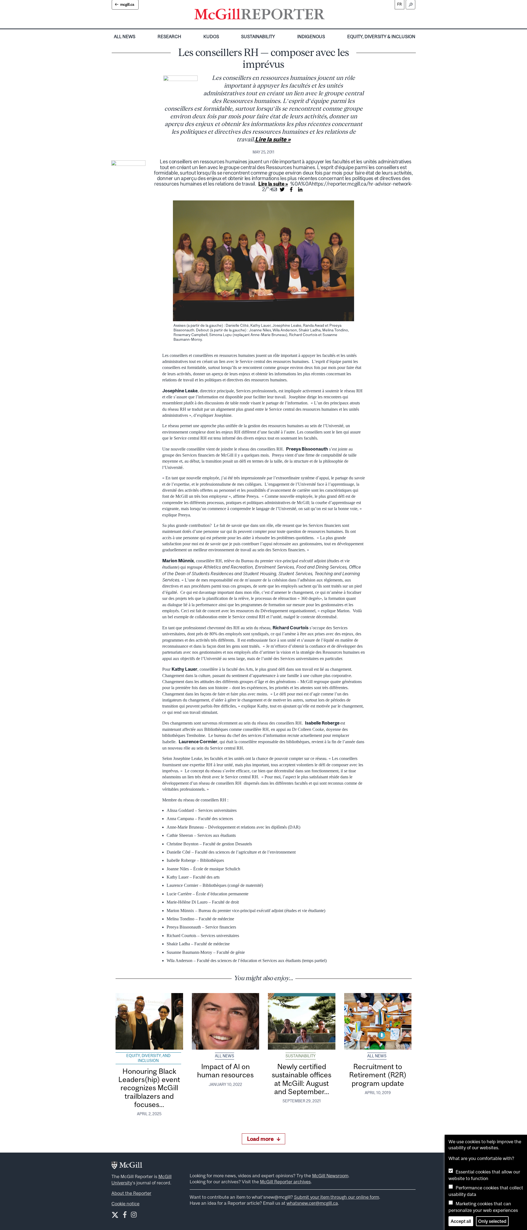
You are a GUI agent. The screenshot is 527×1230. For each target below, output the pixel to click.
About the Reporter (131, 1193)
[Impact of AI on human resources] (225, 1021)
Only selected (492, 1221)
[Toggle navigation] (329, 15)
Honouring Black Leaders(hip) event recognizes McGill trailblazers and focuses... (149, 1088)
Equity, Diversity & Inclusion (381, 36)
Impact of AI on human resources (225, 1070)
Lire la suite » (273, 139)
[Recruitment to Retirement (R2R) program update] (378, 1021)
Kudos (211, 36)
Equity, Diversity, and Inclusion (148, 1058)
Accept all (461, 1221)
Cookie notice (125, 1203)
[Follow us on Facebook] (125, 1216)
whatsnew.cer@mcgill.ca (312, 1203)
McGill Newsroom (330, 1175)
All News (124, 36)
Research (169, 36)
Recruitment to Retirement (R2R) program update (378, 1075)
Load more (260, 1139)
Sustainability (258, 36)
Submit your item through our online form (336, 1197)
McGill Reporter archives (285, 1181)
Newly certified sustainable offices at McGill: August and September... (301, 1079)
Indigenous (311, 36)
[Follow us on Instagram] (134, 1216)
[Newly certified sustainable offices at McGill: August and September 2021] (301, 1021)
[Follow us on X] (115, 1214)
